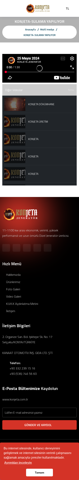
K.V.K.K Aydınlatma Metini (21, 303)
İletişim (10, 311)
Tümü (71, 90)
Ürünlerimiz (12, 282)
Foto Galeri (12, 289)
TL (67, 8)
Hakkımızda (13, 274)
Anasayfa (30, 29)
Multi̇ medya (47, 29)
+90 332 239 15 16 (22, 368)
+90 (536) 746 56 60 (23, 373)
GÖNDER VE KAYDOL (38, 425)
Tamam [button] (39, 472)
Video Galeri (13, 296)
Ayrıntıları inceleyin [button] (18, 462)
